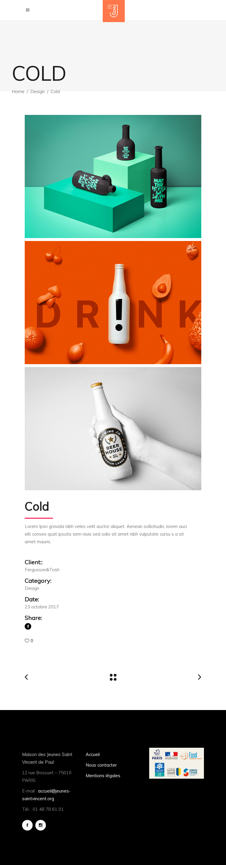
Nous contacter (101, 765)
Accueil (93, 754)
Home (18, 91)
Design (37, 91)
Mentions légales (103, 775)
